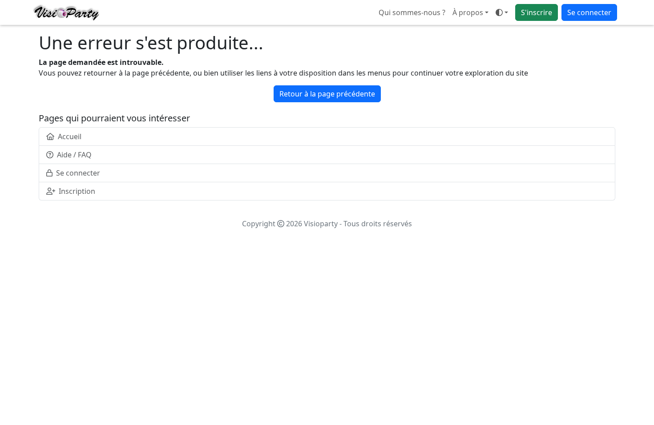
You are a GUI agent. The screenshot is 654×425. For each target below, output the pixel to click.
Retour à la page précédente (327, 94)
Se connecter (589, 12)
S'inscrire (536, 12)
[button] (502, 12)
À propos (467, 12)
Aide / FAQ (74, 155)
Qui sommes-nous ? (412, 12)
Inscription (77, 191)
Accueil (69, 136)
